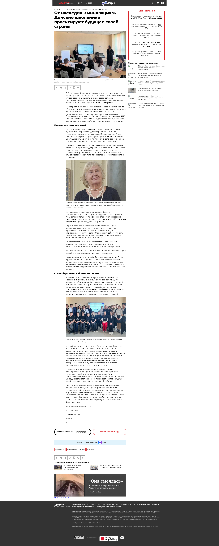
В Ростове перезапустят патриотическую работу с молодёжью (73, 467)
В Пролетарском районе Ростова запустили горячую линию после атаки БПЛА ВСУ (146, 53)
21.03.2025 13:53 (59, 9)
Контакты (155, 504)
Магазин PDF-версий (110, 504)
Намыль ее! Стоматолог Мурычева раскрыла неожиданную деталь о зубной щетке (150, 75)
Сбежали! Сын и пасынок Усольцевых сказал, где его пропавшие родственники (151, 67)
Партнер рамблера (91, 537)
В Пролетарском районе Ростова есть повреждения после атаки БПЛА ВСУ (146, 26)
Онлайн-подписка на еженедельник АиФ (135, 504)
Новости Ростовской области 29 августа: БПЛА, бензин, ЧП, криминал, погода (146, 35)
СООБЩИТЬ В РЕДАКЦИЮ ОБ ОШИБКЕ (108, 507)
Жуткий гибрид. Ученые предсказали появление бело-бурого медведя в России (151, 82)
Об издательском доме (80, 504)
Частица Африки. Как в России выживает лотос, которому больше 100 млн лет (150, 98)
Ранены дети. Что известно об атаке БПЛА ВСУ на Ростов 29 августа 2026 (146, 17)
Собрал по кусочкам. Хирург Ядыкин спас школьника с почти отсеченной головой (151, 105)
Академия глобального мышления (77, 82)
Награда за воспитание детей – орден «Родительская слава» (111, 466)
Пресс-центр (95, 504)
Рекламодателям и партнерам (83, 507)
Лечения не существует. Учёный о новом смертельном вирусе (150, 89)
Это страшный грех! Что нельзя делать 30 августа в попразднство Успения (146, 44)
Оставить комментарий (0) (109, 432)
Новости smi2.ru (61, 497)
